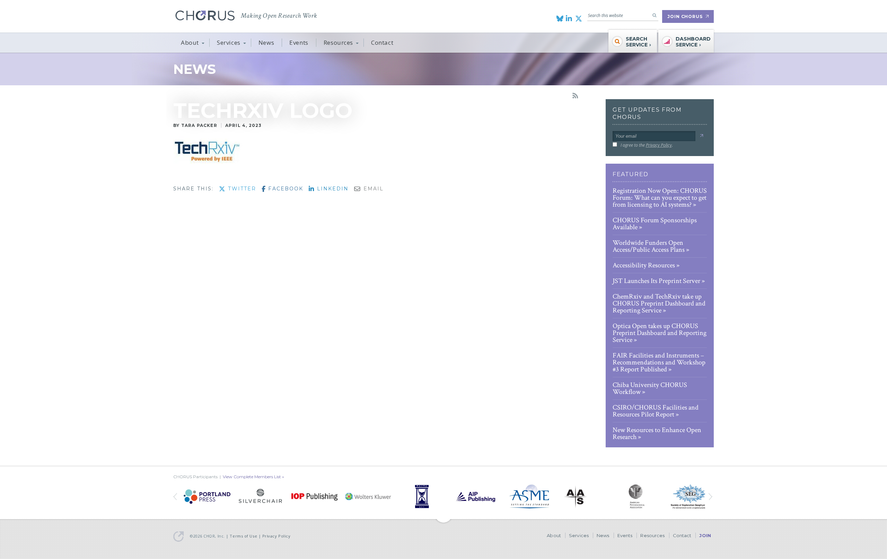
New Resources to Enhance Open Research (657, 433)
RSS (575, 95)
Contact (382, 42)
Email (372, 189)
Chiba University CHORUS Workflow (650, 388)
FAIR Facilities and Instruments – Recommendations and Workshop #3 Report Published (659, 362)
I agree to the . (647, 145)
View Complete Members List (252, 476)
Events (298, 42)
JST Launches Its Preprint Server (656, 280)
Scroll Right (175, 496)
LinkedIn (332, 189)
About (190, 42)
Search (654, 15)
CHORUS (205, 15)
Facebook (284, 189)
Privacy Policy (659, 145)
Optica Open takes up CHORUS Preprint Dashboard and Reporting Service (659, 332)
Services (228, 42)
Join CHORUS (685, 16)
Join (705, 535)
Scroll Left (711, 496)
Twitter (241, 189)
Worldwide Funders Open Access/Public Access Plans (649, 246)
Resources (338, 42)
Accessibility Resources (644, 265)
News (266, 42)
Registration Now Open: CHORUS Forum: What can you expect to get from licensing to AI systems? (660, 197)
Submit (701, 136)
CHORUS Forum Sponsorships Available (655, 224)
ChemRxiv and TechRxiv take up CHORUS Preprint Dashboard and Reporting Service (659, 303)
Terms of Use (243, 536)
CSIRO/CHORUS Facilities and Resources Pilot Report (656, 411)
